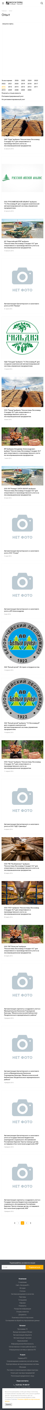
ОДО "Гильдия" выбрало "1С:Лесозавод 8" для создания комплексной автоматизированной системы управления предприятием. (22, 364)
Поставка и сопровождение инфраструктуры (22, 1370)
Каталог (22, 1326)
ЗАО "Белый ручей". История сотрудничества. (22, 667)
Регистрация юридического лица (22, 1376)
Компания (22, 1279)
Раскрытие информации (22, 1309)
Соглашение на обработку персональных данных (23, 1320)
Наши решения (22, 1341)
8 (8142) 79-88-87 (22, 1385)
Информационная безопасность (22, 1344)
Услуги (22, 1355)
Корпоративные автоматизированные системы (22, 1364)
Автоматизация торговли (22, 1338)
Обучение (22, 1367)
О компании (22, 1282)
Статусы (22, 1291)
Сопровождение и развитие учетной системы (22, 1361)
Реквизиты (22, 1306)
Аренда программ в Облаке (22, 1332)
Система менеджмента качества (22, 1294)
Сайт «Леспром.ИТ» (22, 1285)
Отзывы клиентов (22, 1312)
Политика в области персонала (22, 1317)
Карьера (23, 1303)
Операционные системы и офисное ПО (22, 1350)
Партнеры (22, 1297)
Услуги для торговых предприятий (23, 1373)
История (22, 1288)
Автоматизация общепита (22, 1335)
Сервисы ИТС (22, 1358)
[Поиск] (42, 3)
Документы (22, 1314)
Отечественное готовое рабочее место (22, 1347)
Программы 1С (22, 1329)
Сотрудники (22, 1300)
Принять (8, 1404)
